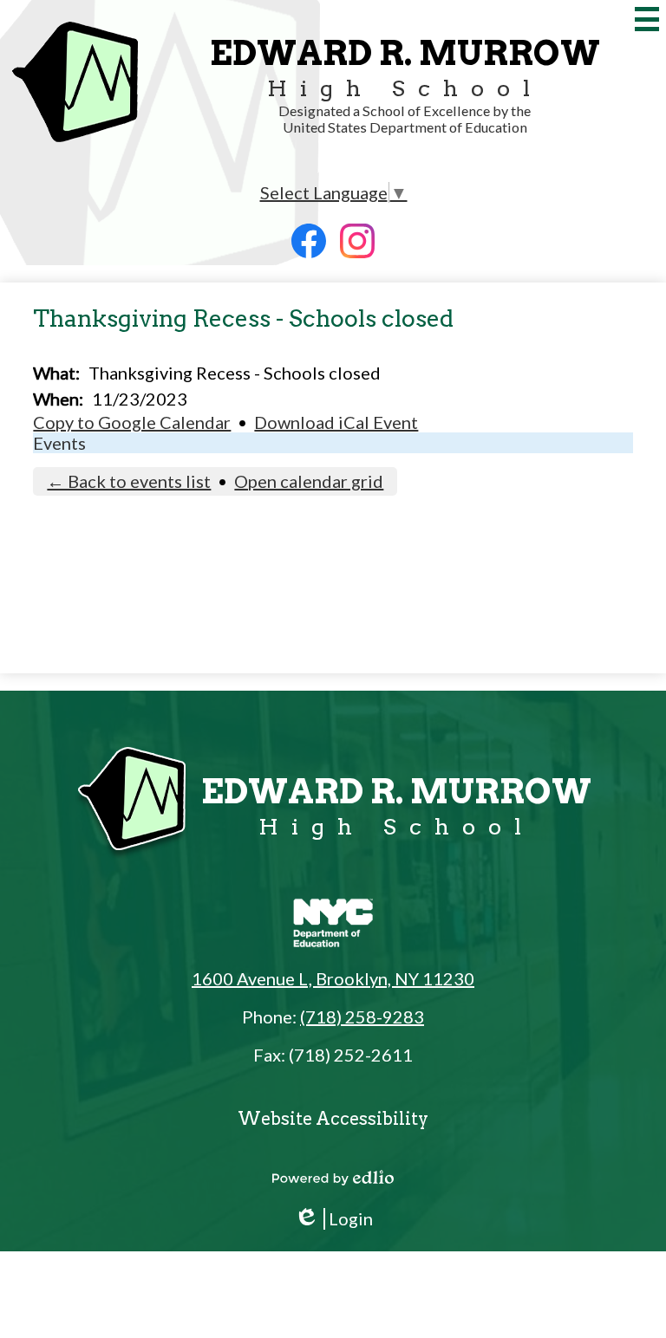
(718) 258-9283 (362, 1016)
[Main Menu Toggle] (647, 19)
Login (333, 1219)
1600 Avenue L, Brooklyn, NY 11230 (333, 978)
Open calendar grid (308, 481)
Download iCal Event (336, 422)
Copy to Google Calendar (132, 422)
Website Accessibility (333, 1118)
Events (59, 442)
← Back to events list (129, 481)
